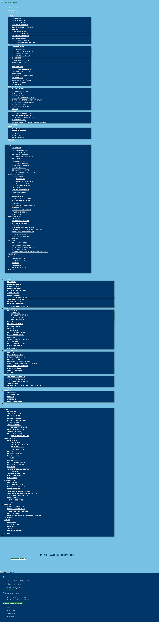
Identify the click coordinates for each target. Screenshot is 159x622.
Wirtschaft (12, 111)
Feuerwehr (16, 73)
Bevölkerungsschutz (20, 40)
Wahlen (15, 109)
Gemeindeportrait (23, 53)
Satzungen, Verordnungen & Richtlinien (28, 100)
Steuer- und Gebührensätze (23, 102)
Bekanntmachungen (20, 25)
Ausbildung (16, 135)
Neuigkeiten (16, 18)
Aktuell (11, 16)
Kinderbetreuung (19, 62)
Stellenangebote (19, 131)
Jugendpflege (17, 67)
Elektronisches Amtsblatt (22, 27)
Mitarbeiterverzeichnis (21, 93)
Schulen (15, 64)
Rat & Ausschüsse (19, 104)
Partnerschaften (23, 56)
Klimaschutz (17, 84)
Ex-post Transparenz (24, 33)
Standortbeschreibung (21, 113)
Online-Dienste (18, 89)
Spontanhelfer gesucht (25, 42)
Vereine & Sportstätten (21, 80)
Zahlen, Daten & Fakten (24, 51)
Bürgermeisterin (18, 95)
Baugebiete (16, 58)
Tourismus (12, 124)
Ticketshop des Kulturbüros (23, 75)
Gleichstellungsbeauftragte (24, 98)
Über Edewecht (18, 47)
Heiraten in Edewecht (20, 60)
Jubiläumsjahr (17, 29)
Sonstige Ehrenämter (20, 106)
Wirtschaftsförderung (21, 115)
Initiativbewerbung (19, 137)
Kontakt (11, 140)
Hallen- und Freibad (20, 82)
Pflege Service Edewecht (22, 69)
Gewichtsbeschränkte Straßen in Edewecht (30, 122)
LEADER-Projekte (18, 22)
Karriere (11, 126)
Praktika (15, 133)
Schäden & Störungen (20, 36)
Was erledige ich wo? (20, 91)
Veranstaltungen (19, 38)
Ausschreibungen (19, 31)
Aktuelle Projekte (19, 20)
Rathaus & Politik (15, 87)
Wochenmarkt (17, 78)
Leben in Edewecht (15, 45)
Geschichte (20, 49)
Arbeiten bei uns (18, 129)
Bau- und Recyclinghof (21, 71)
